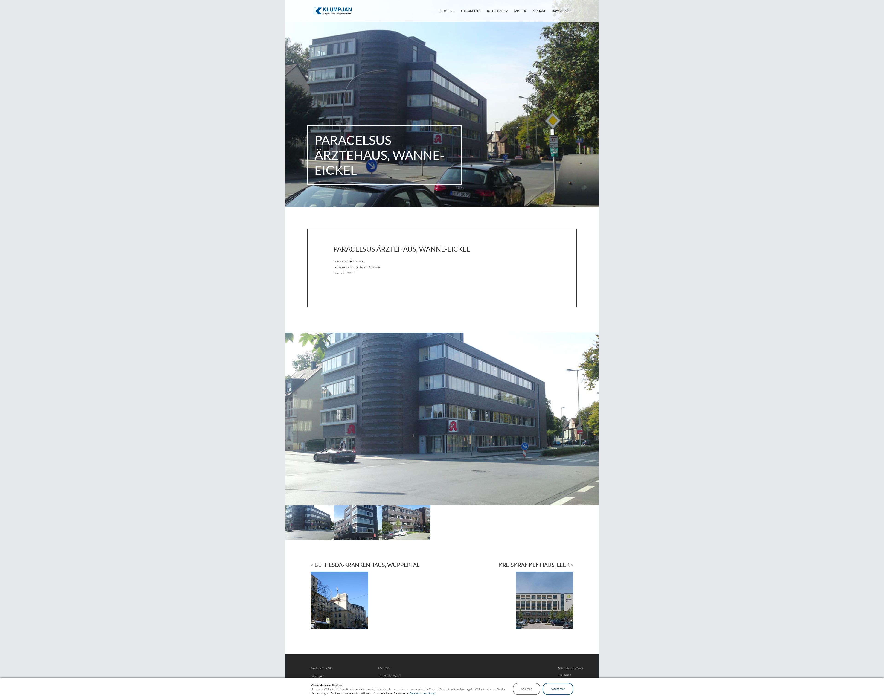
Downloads (561, 10)
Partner (520, 10)
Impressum (564, 674)
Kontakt (538, 10)
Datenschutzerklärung (570, 668)
